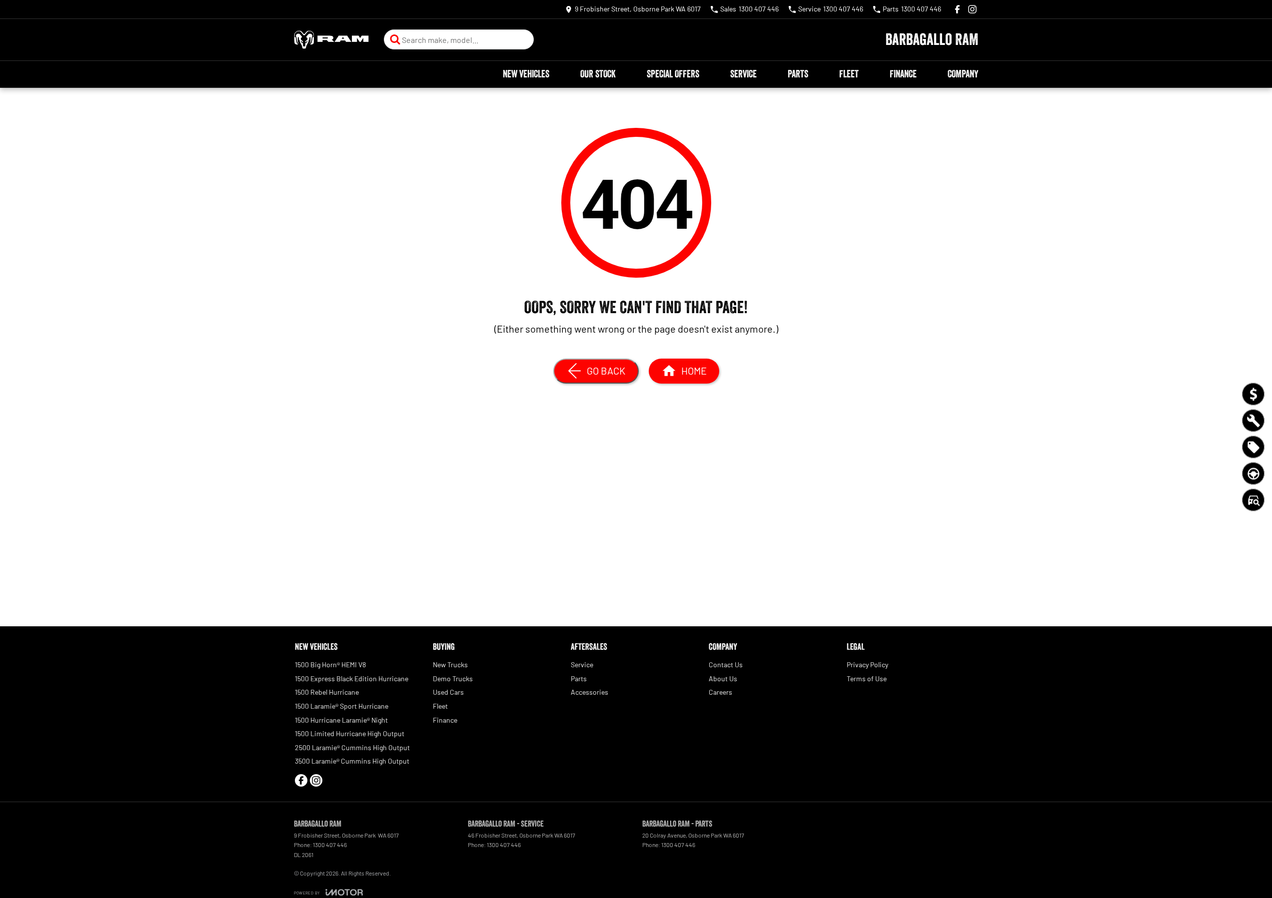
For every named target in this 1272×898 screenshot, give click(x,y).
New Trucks (450, 664)
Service (743, 74)
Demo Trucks (453, 678)
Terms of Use (867, 678)
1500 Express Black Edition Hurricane (351, 678)
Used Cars (448, 692)
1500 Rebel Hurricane (327, 692)
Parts (798, 74)
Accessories (589, 692)
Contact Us (726, 664)
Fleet (849, 74)
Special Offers (673, 74)
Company (963, 74)
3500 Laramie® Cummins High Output (352, 761)
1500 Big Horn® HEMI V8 (330, 664)
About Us (723, 678)
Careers (720, 692)
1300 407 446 (330, 844)
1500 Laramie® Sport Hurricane (341, 706)
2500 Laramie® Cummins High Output (352, 747)
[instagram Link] (972, 9)
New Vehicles (526, 74)
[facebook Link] (957, 9)
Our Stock (598, 74)
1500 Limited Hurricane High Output (349, 733)
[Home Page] (331, 39)
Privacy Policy (867, 664)
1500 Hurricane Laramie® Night (341, 720)
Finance (903, 74)
